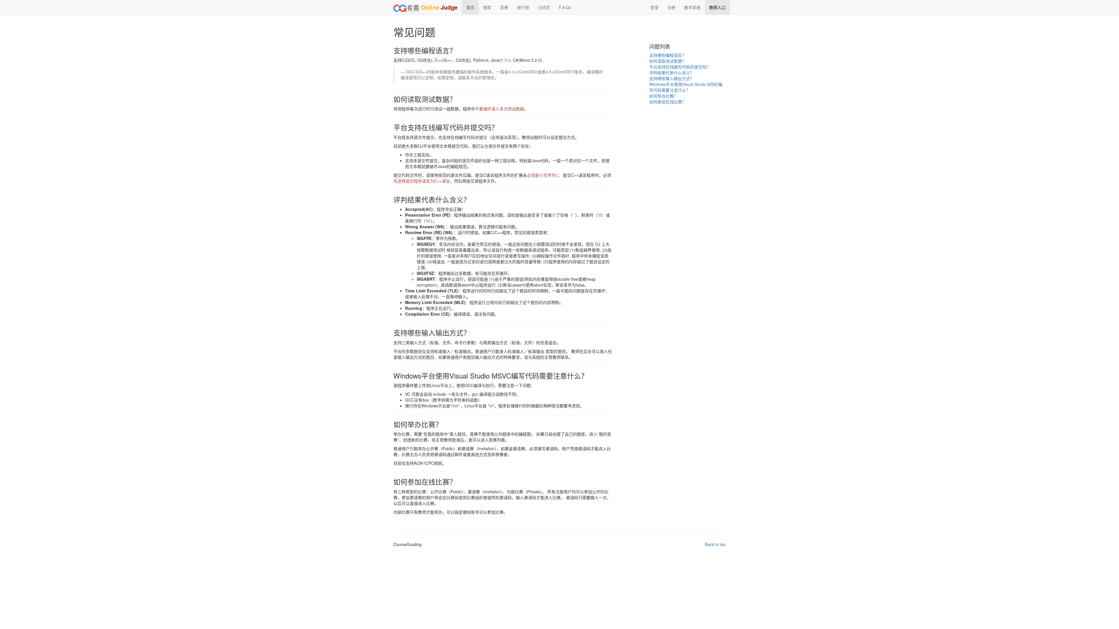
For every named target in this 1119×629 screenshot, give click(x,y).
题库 (487, 7)
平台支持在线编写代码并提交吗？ (679, 67)
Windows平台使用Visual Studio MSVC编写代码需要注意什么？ (685, 87)
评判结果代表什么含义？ (671, 72)
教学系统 (692, 7)
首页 (470, 7)
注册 (671, 7)
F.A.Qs (565, 7)
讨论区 (544, 7)
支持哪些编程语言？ (667, 55)
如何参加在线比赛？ (667, 102)
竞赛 (504, 7)
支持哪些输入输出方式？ (671, 78)
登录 (654, 7)
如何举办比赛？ (663, 96)
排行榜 (523, 7)
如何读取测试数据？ (667, 61)
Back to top (715, 544)
